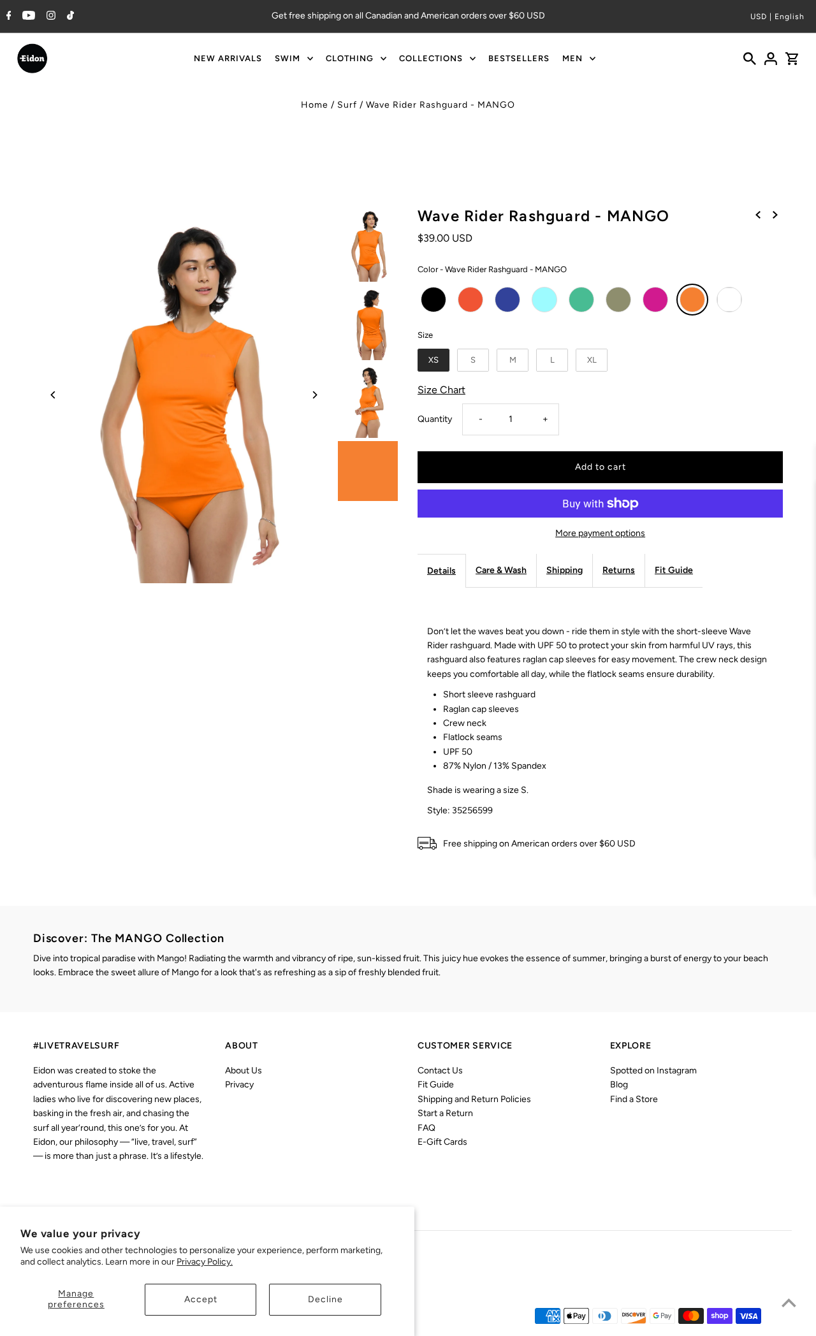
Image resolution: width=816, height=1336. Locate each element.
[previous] (758, 215)
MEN (572, 58)
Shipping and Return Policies (474, 1099)
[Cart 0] (791, 59)
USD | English (777, 16)
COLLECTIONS (431, 58)
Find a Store (634, 1099)
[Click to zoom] (184, 395)
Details (441, 570)
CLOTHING (350, 58)
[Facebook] (7, 16)
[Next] (314, 395)
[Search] (749, 59)
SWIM (287, 58)
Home (314, 104)
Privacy (239, 1084)
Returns (618, 570)
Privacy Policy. (205, 1261)
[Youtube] (27, 16)
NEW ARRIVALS (228, 58)
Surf (347, 104)
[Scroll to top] (789, 1302)
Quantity (435, 419)
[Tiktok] (69, 16)
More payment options (600, 533)
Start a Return (445, 1113)
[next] (775, 215)
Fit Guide (674, 570)
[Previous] (54, 395)
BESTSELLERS (519, 58)
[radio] (433, 300)
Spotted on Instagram (653, 1070)
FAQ (426, 1127)
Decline (325, 1299)
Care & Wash (501, 570)
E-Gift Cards (442, 1141)
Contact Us (440, 1070)
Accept (200, 1299)
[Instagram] (49, 16)
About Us (243, 1070)
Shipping (564, 570)
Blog (619, 1084)
